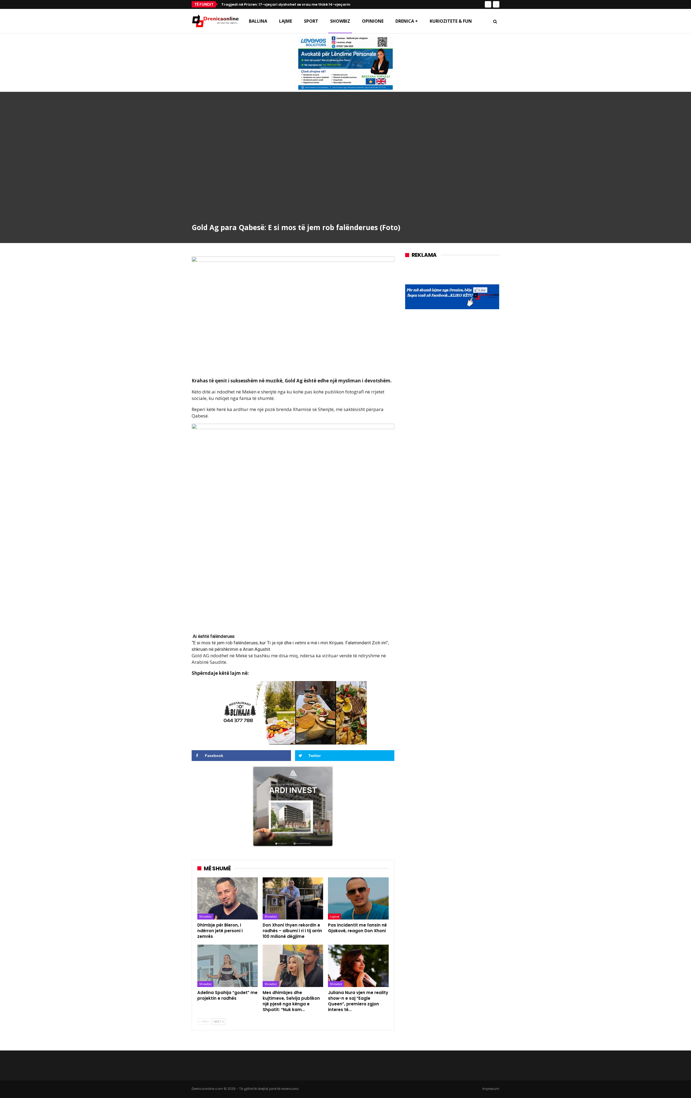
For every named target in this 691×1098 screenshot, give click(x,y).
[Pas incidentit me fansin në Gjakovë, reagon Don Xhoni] (358, 898)
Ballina (258, 21)
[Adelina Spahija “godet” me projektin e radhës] (227, 966)
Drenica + (406, 21)
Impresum (490, 1088)
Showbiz (340, 21)
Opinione (373, 21)
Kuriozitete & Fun (451, 21)
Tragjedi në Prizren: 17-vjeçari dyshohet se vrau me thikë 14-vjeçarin (285, 4)
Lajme (285, 21)
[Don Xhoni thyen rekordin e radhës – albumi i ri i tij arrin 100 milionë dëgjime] (293, 898)
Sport (311, 21)
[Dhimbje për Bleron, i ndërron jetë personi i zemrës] (227, 898)
